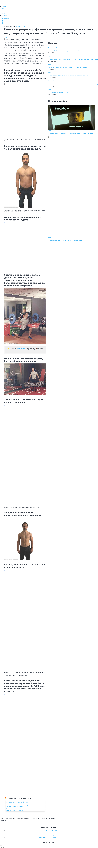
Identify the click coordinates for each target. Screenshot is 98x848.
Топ (54, 81)
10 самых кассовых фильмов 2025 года (58, 92)
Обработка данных (42, 837)
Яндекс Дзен (55, 835)
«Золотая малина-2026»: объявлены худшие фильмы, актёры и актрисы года (68, 75)
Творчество (5, 10)
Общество (50, 81)
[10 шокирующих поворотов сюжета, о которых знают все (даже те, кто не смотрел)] (71, 117)
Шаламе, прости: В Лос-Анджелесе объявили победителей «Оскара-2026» (68, 67)
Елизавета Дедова (20, 26)
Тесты (3, 13)
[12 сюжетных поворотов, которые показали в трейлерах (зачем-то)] (71, 186)
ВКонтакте (54, 830)
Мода (57, 47)
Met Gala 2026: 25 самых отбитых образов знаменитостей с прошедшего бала (68, 51)
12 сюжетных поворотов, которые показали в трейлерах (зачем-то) (66, 240)
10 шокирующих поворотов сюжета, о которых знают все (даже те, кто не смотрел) (70, 133)
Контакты (44, 832)
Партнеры (4, 15)
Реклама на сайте (42, 835)
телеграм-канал (21, 348)
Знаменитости (52, 47)
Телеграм (54, 837)
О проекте (44, 830)
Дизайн (4, 6)
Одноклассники (56, 832)
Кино (3, 8)
